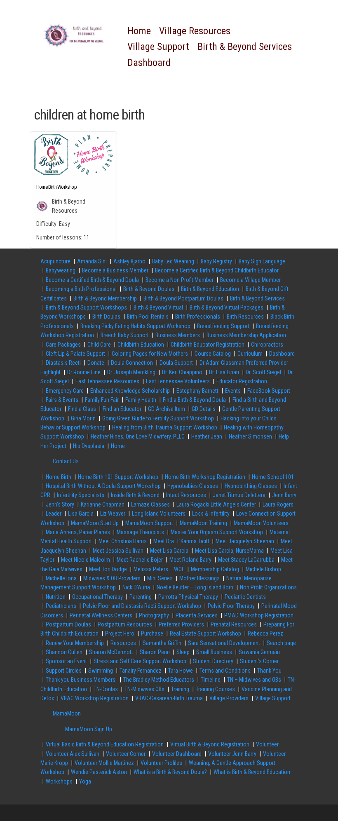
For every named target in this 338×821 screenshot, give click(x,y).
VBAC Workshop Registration (95, 698)
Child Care (99, 344)
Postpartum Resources (125, 624)
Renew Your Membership (75, 643)
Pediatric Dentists (245, 596)
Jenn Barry (284, 495)
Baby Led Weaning (173, 261)
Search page (281, 643)
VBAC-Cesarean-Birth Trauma (169, 698)
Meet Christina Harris (123, 541)
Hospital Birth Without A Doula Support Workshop (103, 486)
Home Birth (58, 477)
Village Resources (194, 31)
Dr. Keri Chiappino (182, 372)
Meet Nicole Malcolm (85, 559)
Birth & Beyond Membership (105, 298)
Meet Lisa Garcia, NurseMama (229, 550)
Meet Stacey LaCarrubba (246, 559)
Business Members (177, 335)
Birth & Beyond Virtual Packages (226, 307)
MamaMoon (67, 713)
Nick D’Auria (136, 587)
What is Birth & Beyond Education (252, 772)
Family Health (140, 399)
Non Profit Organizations (268, 587)
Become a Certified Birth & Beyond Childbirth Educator (217, 270)
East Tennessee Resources (107, 381)
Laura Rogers (278, 504)
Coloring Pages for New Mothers (150, 353)
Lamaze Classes (150, 504)
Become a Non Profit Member (180, 280)
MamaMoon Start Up (95, 523)
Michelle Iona (61, 578)
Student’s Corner (259, 661)
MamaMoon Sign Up (88, 729)
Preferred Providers (181, 624)
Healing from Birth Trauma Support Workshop (164, 427)
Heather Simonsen (250, 436)
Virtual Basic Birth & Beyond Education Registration (105, 744)
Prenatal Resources (234, 624)
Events (233, 390)
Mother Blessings (199, 578)
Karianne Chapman (102, 504)
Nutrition (56, 596)
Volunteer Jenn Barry (232, 754)
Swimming (100, 670)
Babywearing (60, 270)
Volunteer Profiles (161, 763)
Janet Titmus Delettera (239, 495)
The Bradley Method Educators (158, 679)
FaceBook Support (268, 390)
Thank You (269, 670)
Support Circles (64, 670)
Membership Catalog (215, 569)
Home (139, 31)
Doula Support (176, 362)
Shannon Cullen (64, 652)
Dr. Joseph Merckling (131, 372)
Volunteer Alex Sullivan (72, 754)
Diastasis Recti (63, 362)
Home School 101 (273, 477)
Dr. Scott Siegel (263, 372)
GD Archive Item (166, 409)
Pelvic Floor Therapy (231, 606)
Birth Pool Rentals (148, 316)
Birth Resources (245, 316)
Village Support (158, 46)
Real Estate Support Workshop (205, 633)
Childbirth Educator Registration (207, 344)
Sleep (183, 652)
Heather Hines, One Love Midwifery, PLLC (138, 436)
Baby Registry (216, 261)
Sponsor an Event (66, 661)
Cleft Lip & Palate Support (75, 353)
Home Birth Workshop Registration (205, 477)
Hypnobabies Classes (192, 486)
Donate (95, 362)
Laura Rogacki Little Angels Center (216, 504)
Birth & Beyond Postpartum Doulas (183, 298)
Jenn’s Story (60, 504)
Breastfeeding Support (223, 326)
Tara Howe (180, 670)
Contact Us (66, 461)
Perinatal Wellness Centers (101, 615)
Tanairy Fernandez (141, 670)
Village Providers (229, 698)
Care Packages (63, 344)
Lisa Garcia (81, 513)
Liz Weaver (112, 513)
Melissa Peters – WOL (159, 569)
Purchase (152, 633)
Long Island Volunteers (158, 513)
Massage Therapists (140, 532)
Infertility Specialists (80, 495)
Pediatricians (61, 606)
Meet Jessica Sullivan (118, 550)
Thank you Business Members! (81, 679)
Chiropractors (267, 344)
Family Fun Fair (102, 399)
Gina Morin (83, 418)
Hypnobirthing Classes (251, 486)
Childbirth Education (140, 344)
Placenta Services (197, 615)
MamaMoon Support (149, 523)
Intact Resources (186, 495)
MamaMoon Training (203, 523)
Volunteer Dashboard (177, 754)
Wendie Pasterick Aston (99, 772)
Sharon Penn (155, 652)
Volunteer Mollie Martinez (104, 763)
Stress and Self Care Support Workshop (140, 661)
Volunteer (267, 744)
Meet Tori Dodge (108, 569)
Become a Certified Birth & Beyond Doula (92, 280)
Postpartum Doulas (68, 624)
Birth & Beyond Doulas (148, 289)
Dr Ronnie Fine (84, 372)
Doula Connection (132, 362)
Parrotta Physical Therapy (188, 596)
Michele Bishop (263, 569)
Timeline (211, 679)
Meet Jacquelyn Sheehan (245, 541)
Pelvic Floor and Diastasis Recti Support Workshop (142, 606)
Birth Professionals (197, 316)
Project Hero (119, 633)
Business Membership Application (246, 335)
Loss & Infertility (211, 513)
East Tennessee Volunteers (178, 381)
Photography (154, 615)
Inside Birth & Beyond (135, 495)
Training (180, 689)
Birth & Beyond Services (244, 46)
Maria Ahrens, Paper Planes (78, 532)
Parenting (140, 596)
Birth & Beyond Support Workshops (86, 307)
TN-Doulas (106, 689)
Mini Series (160, 578)
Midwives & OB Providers (112, 578)
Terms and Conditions (225, 670)
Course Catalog (213, 353)
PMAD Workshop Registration (258, 615)
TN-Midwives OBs (144, 689)
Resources (123, 643)
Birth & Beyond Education (210, 289)
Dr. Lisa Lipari (224, 372)
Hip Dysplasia (88, 446)
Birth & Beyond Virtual (158, 307)
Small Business (214, 652)
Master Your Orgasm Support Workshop (217, 532)
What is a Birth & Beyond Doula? (170, 772)
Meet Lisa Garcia (169, 550)
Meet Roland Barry (190, 559)
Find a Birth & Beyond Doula (194, 399)
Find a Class (82, 409)
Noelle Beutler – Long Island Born (195, 587)
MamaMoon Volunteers (261, 523)
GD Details (204, 409)
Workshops (59, 781)
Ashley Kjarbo (129, 261)
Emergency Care (65, 390)
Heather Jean (206, 436)
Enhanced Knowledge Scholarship (130, 390)
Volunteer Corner (126, 754)
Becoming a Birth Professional (81, 289)
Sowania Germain (259, 652)
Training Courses (215, 689)
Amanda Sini (92, 261)
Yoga (85, 781)
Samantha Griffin (162, 643)
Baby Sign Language (262, 261)
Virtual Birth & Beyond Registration (209, 744)
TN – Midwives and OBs (254, 679)
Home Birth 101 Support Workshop (118, 477)
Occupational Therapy (97, 596)
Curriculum (250, 353)
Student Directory (213, 661)
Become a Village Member (250, 280)
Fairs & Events (62, 399)
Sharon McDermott (111, 652)
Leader (53, 513)
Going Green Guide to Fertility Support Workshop (158, 418)
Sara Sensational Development (224, 643)
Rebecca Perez (265, 633)
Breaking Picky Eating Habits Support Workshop (135, 326)
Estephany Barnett (197, 390)
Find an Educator (122, 409)
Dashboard (149, 62)
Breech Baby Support (125, 335)
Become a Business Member (115, 270)
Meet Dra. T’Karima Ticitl (181, 541)
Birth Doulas (106, 316)
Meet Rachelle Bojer (140, 559)
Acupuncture (55, 261)
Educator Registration (241, 381)
